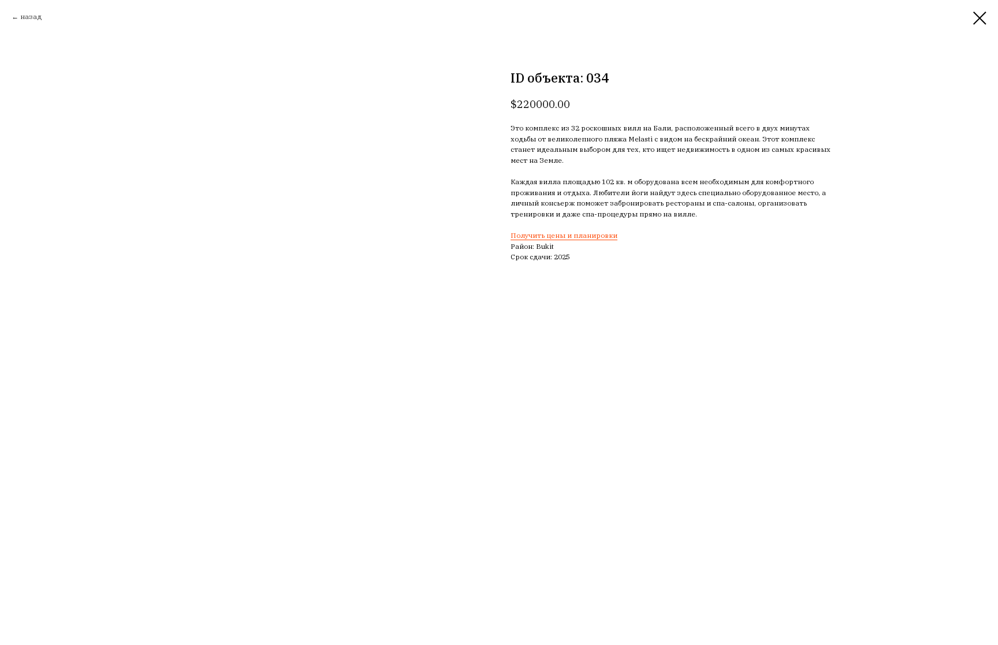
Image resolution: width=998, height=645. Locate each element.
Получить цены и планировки (564, 235)
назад (31, 16)
